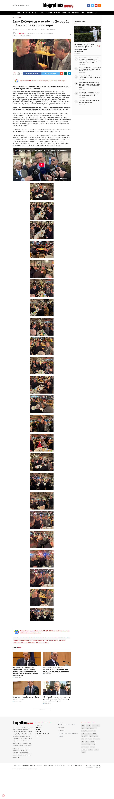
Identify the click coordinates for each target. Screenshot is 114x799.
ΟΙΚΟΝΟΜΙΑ (39, 736)
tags (31, 765)
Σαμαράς (45, 642)
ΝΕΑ (83, 741)
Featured (19, 17)
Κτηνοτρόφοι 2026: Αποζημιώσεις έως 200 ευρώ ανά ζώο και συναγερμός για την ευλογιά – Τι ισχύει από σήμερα (90, 94)
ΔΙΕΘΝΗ (42, 12)
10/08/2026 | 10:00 (17, 701)
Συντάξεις (84, 749)
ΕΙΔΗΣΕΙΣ (84, 733)
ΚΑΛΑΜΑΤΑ (48, 637)
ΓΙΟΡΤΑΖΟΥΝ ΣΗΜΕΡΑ (91, 728)
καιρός (83, 752)
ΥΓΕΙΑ (83, 12)
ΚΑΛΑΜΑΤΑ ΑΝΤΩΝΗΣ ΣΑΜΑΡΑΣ (61, 637)
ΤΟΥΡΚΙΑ (90, 749)
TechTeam (21, 33)
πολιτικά (38, 642)
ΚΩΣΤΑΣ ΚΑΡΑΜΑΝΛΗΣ (52, 640)
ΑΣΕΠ (83, 728)
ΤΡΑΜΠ (96, 749)
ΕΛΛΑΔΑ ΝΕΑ (26, 12)
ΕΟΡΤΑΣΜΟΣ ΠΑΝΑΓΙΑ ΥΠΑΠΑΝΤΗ (35, 637)
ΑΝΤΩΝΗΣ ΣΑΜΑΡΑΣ (19, 637)
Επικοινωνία (61, 730)
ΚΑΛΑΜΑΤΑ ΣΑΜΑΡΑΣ (38, 640)
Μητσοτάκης (96, 738)
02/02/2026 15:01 (31, 33)
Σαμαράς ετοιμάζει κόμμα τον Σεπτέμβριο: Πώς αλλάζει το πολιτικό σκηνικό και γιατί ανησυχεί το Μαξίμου (56, 669)
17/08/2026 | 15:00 (17, 677)
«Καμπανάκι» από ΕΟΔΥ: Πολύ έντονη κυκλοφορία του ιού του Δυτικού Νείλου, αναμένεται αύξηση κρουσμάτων (84, 48)
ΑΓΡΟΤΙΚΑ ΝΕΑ (66, 12)
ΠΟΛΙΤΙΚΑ (28, 35)
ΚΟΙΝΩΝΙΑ (38, 731)
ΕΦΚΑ (91, 736)
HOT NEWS (22, 35)
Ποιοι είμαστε (88, 767)
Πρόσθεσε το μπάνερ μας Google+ (67, 724)
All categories (17, 765)
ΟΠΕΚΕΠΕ (92, 741)
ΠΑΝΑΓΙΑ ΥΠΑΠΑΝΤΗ (19, 642)
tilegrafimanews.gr (23, 768)
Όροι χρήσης (61, 727)
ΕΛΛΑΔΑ (34, 12)
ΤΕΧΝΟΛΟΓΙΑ (75, 12)
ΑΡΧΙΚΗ (19, 12)
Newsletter (25, 765)
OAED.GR (88, 725)
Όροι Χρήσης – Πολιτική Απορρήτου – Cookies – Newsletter (85, 765)
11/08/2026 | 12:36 (47, 673)
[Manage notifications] (3, 795)
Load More (42, 709)
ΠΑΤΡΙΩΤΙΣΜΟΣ (30, 642)
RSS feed (60, 736)
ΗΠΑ (83, 738)
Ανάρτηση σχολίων (48, 765)
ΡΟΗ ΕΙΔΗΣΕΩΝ (97, 767)
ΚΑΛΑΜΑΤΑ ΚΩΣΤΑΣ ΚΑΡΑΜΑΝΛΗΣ (22, 640)
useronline (39, 765)
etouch (35, 768)
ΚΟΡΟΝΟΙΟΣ (88, 738)
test (35, 765)
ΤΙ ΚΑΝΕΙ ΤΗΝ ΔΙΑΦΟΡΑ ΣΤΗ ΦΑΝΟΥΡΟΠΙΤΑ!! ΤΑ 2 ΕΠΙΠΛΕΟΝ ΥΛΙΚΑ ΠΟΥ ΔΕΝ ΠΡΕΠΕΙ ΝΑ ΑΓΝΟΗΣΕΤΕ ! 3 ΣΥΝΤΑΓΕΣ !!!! (90, 69)
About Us (60, 722)
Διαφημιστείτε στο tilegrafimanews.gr (68, 733)
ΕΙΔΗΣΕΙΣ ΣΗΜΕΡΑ (92, 733)
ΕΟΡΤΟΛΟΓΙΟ (85, 736)
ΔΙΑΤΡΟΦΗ (90, 12)
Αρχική (14, 17)
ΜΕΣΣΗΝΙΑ (62, 640)
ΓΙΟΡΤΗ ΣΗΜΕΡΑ (85, 730)
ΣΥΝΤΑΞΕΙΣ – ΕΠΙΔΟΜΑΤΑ (53, 12)
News (83, 725)
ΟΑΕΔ (87, 741)
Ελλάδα (96, 736)
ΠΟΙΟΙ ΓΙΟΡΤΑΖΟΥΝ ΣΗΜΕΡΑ (88, 744)
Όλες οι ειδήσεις (65, 765)
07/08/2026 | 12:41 (47, 703)
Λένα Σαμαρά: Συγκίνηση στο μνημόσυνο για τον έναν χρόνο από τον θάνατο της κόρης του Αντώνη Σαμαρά (56, 699)
